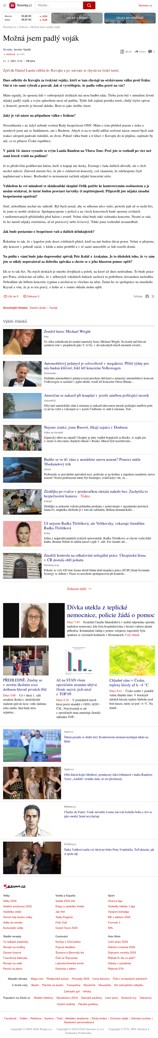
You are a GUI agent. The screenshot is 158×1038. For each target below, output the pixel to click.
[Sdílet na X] (153, 296)
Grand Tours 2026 (66, 927)
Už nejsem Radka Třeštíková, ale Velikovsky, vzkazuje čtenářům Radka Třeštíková (94, 525)
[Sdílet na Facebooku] (147, 296)
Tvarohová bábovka (15, 957)
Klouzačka (104, 985)
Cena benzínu (101, 978)
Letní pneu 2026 (118, 941)
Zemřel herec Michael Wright (67, 331)
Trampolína (73, 985)
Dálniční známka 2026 (121, 947)
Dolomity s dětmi (65, 968)
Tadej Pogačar (64, 917)
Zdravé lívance (12, 952)
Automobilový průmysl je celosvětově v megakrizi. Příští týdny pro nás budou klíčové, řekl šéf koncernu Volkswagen (96, 365)
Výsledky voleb (12, 911)
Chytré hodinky (66, 1004)
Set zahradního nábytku (128, 985)
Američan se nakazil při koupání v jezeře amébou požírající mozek (96, 395)
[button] (22, 342)
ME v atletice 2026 (119, 917)
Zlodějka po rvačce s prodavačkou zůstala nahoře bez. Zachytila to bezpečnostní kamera (96, 493)
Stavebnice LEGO (67, 997)
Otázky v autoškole (119, 963)
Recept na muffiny (14, 947)
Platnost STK (116, 968)
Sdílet (142, 51)
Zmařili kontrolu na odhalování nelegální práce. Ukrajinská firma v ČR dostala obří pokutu (95, 557)
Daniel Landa (38, 307)
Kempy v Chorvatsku (68, 941)
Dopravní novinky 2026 (122, 952)
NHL (110, 927)
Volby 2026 (10, 900)
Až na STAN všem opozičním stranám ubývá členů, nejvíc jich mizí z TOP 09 (76, 686)
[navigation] (5, 5)
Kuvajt (53, 307)
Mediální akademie (77, 1018)
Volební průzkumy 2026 (17, 906)
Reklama (36, 1018)
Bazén (35, 985)
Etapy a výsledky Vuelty (69, 906)
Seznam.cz (145, 5)
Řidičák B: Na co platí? (121, 957)
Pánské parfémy (88, 1004)
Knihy (47, 533)
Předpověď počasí (57, 978)
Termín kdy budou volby (17, 917)
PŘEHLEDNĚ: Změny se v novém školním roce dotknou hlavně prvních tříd (24, 684)
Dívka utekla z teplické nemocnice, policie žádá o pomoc (111, 610)
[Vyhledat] (89, 5)
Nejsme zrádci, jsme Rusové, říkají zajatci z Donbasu (86, 427)
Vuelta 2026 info (65, 900)
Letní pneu (111, 997)
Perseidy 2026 (80, 978)
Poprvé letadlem (65, 947)
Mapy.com (37, 978)
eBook (128, 51)
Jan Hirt (60, 911)
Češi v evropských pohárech (130, 978)
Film (46, 336)
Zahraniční (49, 400)
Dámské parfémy (91, 997)
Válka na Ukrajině (53, 432)
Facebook (10, 1018)
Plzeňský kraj (51, 565)
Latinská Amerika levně (69, 963)
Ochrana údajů (119, 1018)
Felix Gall (61, 922)
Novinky (7, 49)
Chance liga (115, 900)
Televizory (146, 997)
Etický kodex (99, 1018)
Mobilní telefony (43, 997)
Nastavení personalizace (79, 1022)
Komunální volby (13, 927)
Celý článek (132, 635)
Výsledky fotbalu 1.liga (121, 906)
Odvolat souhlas (141, 1018)
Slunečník (89, 985)
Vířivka (87, 991)
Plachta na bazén (52, 985)
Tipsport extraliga (118, 911)
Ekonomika (50, 373)
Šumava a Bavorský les (69, 952)
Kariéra (49, 1018)
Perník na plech (12, 968)
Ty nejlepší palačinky (15, 941)
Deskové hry (128, 997)
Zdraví (47, 469)
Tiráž (59, 1018)
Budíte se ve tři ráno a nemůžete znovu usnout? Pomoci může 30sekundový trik (92, 462)
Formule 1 (114, 922)
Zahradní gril (72, 991)
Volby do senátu (13, 922)
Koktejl (48, 501)
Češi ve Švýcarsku (66, 957)
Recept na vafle (12, 963)
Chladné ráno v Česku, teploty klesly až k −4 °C (129, 682)
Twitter (23, 1018)
